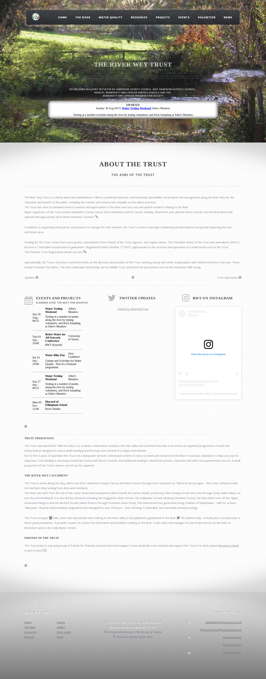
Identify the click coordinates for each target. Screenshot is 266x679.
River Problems (232, 652)
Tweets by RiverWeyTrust (133, 309)
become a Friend (229, 545)
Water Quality (111, 17)
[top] (133, 277)
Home (62, 17)
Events (184, 17)
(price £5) (202, 518)
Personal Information (120, 632)
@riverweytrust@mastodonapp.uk (221, 630)
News (228, 17)
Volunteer (206, 17)
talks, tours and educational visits (72, 518)
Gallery (61, 627)
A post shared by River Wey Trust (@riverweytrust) (208, 393)
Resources (139, 17)
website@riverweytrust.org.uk (224, 622)
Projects (163, 17)
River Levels (64, 632)
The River (82, 17)
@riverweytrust (232, 637)
